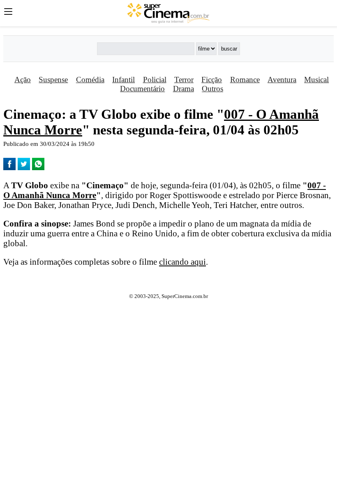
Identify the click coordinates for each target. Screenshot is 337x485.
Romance (245, 79)
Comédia (90, 79)
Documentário (142, 88)
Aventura (282, 79)
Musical (316, 79)
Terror (184, 79)
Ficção (211, 79)
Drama (183, 88)
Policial (154, 79)
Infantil (123, 79)
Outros (212, 88)
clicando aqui (182, 261)
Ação (22, 79)
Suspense (53, 79)
